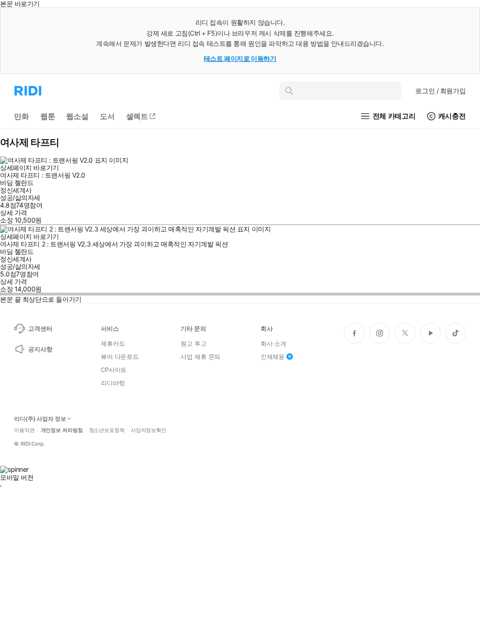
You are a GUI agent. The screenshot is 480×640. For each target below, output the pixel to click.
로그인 (440, 91)
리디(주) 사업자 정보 (40, 419)
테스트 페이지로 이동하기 (240, 58)
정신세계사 (16, 190)
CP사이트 (114, 369)
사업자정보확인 (148, 430)
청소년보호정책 (107, 430)
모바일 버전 (16, 477)
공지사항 (40, 349)
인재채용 (273, 356)
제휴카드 (113, 343)
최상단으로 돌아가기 (52, 299)
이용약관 (24, 430)
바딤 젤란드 (16, 182)
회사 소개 (273, 343)
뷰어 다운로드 (120, 356)
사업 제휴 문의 (200, 356)
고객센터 (40, 328)
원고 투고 (193, 343)
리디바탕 (113, 383)
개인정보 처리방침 (62, 430)
